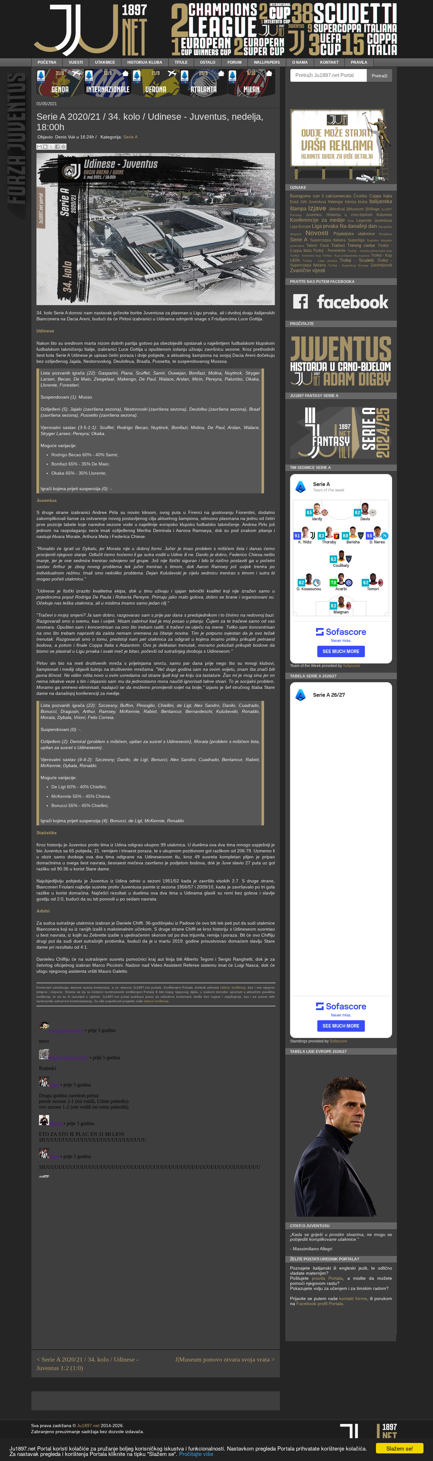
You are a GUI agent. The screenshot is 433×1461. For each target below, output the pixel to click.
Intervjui (335, 201)
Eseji (294, 202)
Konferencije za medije (317, 220)
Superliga (356, 240)
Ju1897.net (88, 1425)
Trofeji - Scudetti (357, 260)
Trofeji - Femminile (329, 250)
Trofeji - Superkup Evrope (348, 265)
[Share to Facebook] (57, 147)
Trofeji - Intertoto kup (305, 255)
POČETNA (47, 62)
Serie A (130, 136)
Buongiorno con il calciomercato (321, 196)
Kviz (351, 220)
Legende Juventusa (374, 220)
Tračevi (338, 245)
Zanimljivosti (381, 265)
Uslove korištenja (232, 987)
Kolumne (384, 215)
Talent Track (318, 245)
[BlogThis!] (45, 147)
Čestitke (360, 196)
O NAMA (300, 62)
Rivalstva (385, 234)
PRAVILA (359, 62)
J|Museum (355, 209)
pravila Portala (327, 1278)
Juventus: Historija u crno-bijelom (339, 215)
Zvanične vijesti (307, 270)
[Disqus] (155, 1098)
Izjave (317, 208)
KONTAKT (329, 62)
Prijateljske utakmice (354, 233)
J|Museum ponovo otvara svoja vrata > (225, 1359)
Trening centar (361, 245)
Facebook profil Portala (319, 1303)
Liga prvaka (325, 226)
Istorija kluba (356, 202)
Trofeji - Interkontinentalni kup (369, 251)
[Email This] (39, 147)
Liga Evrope (300, 226)
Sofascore (351, 665)
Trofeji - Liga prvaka (320, 260)
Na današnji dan (358, 226)
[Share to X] (51, 147)
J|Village (372, 209)
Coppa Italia (380, 196)
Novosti (317, 232)
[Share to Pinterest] (63, 147)
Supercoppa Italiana (328, 240)
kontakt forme (353, 1298)
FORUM (235, 62)
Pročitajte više (196, 1454)
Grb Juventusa (313, 202)
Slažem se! (399, 1448)
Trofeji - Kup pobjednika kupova (346, 255)
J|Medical (336, 209)
